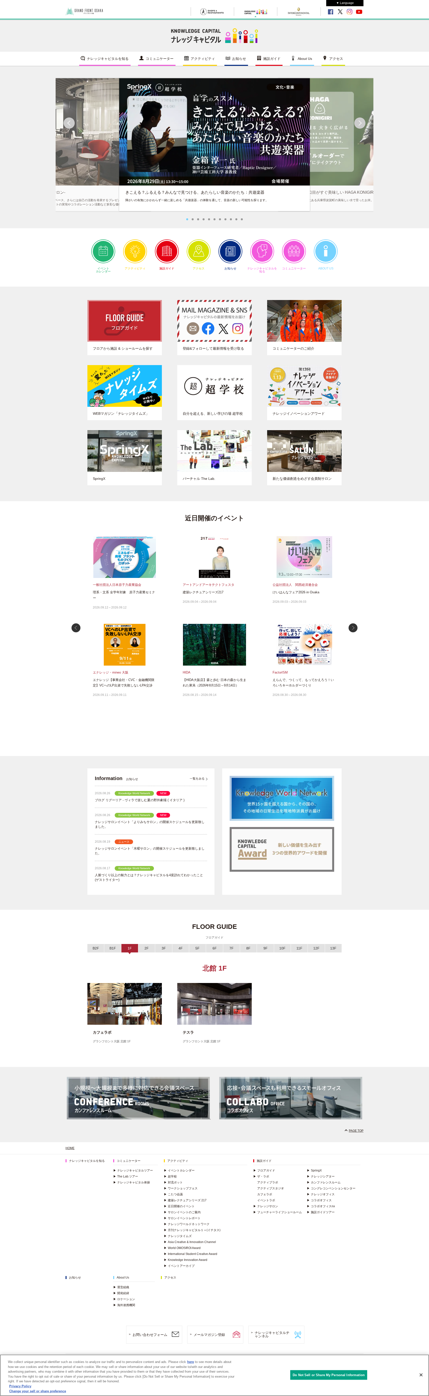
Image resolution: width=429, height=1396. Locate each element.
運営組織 (121, 1287)
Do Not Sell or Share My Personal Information (329, 1375)
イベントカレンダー (103, 270)
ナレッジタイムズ (178, 1236)
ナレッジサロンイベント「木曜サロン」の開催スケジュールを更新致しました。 (150, 851)
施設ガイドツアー (321, 1212)
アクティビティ (203, 59)
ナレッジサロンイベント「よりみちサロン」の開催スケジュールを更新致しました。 (150, 824)
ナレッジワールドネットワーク (187, 1224)
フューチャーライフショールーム (277, 1212)
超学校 (170, 1176)
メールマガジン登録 (209, 1334)
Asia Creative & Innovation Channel (190, 1242)
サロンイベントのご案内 (182, 1212)
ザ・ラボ (261, 1176)
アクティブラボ (267, 1182)
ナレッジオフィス (321, 1194)
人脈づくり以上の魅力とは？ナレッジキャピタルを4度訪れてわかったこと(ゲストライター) (149, 877)
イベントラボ (266, 1200)
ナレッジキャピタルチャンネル (272, 1334)
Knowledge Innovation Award (185, 1260)
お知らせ (239, 59)
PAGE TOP (356, 1130)
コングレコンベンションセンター (331, 1188)
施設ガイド (272, 59)
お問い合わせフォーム (150, 1334)
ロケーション (124, 1299)
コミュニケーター (160, 59)
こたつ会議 (173, 1194)
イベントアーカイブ (179, 1266)
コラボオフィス (319, 1200)
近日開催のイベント (179, 1206)
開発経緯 (121, 1293)
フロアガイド (264, 1170)
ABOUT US (325, 268)
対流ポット (173, 1182)
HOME (70, 1148)
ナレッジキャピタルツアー (133, 1170)
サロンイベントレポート (182, 1218)
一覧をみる (197, 778)
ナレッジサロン (265, 1206)
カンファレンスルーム (324, 1182)
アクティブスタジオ (270, 1188)
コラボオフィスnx (321, 1206)
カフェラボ (264, 1194)
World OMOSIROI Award (182, 1248)
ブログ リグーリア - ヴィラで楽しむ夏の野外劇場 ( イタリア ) (139, 800)
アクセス (336, 59)
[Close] (421, 1374)
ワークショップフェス (181, 1188)
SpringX (314, 1170)
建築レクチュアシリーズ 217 (185, 1200)
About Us (305, 59)
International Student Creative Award (190, 1254)
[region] (214, 1375)
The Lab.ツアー (125, 1176)
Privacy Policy (20, 1386)
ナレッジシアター (321, 1176)
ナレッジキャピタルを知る (108, 59)
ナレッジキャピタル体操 (131, 1182)
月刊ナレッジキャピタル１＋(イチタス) (192, 1230)
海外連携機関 (124, 1305)
